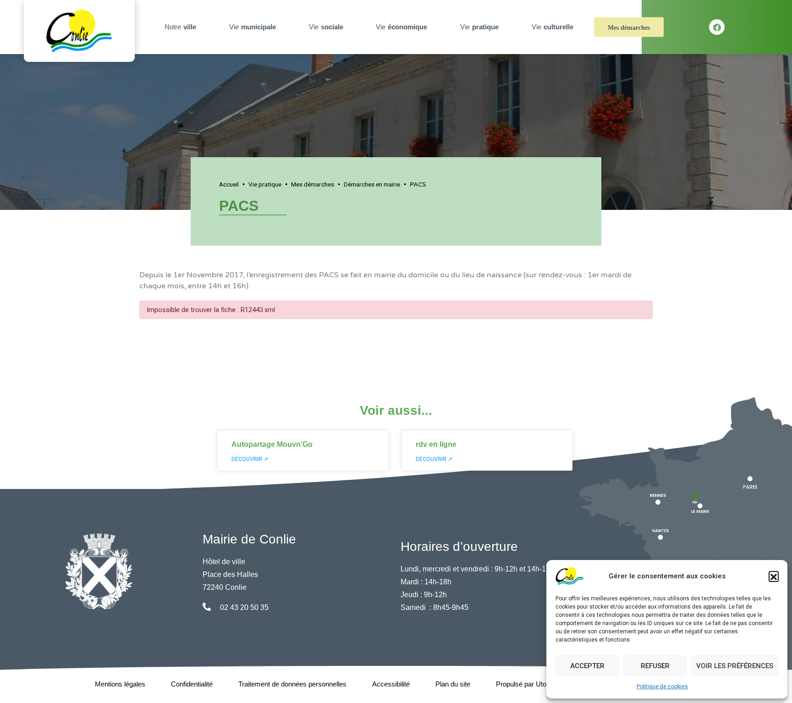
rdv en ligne (436, 444)
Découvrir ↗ (249, 459)
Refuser (655, 666)
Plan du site (452, 684)
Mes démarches (629, 27)
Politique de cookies (662, 686)
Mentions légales (120, 684)
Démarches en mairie (372, 184)
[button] (773, 576)
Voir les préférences (734, 666)
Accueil (229, 184)
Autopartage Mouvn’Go (272, 444)
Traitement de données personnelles (292, 684)
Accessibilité (391, 684)
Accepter (587, 666)
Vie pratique (264, 184)
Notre (180, 27)
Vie (252, 27)
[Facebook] (717, 27)
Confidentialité (192, 684)
